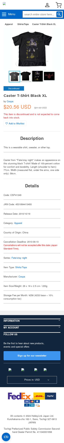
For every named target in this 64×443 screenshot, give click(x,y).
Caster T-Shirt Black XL (44, 24)
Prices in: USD (32, 379)
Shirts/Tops (23, 24)
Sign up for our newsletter (32, 355)
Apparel (9, 24)
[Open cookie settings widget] (6, 437)
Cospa (10, 101)
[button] (54, 34)
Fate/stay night (19, 257)
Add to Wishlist (16, 123)
